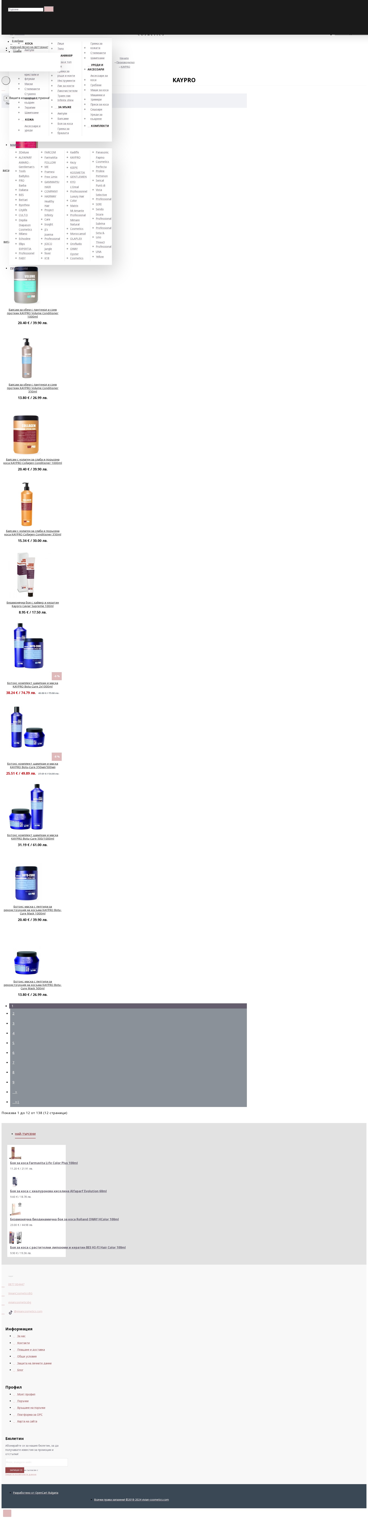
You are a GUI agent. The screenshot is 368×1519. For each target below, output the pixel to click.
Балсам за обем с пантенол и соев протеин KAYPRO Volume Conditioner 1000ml (32, 313)
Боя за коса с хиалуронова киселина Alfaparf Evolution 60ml (58, 1191)
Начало (124, 58)
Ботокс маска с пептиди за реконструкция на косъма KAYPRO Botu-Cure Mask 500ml (33, 985)
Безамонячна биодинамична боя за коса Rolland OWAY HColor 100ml (64, 1219)
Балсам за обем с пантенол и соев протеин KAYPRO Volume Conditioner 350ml (32, 388)
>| (17, 1102)
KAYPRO (125, 66)
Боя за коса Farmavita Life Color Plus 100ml (44, 1163)
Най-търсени (25, 1134)
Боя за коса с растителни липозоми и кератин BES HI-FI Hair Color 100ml (68, 1247)
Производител (126, 62)
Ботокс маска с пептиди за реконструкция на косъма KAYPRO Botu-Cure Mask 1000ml (33, 910)
